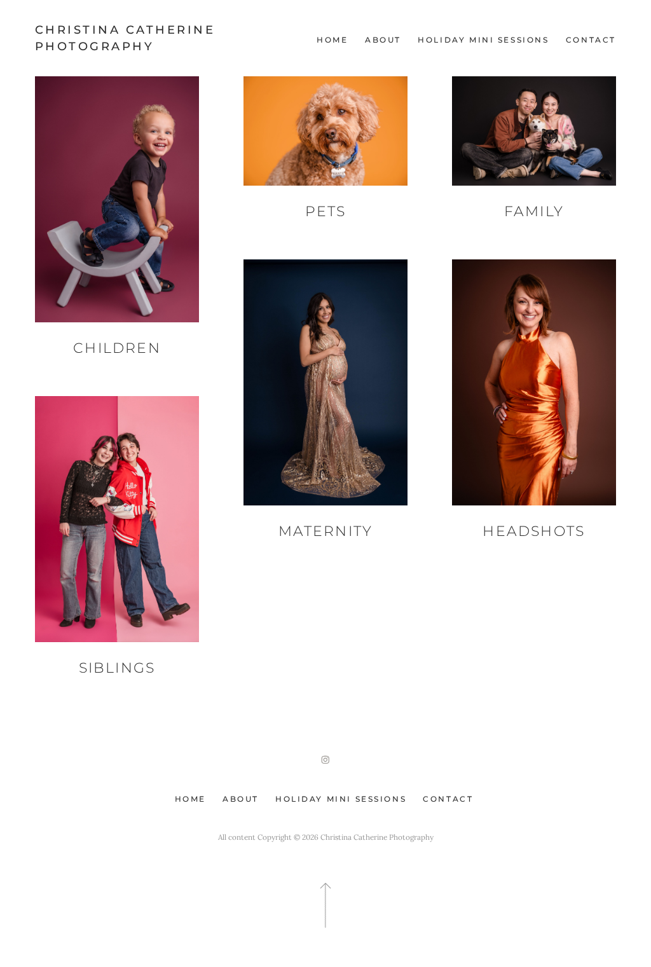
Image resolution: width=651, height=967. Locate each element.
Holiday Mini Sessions (483, 40)
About (383, 40)
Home (332, 40)
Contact (591, 40)
